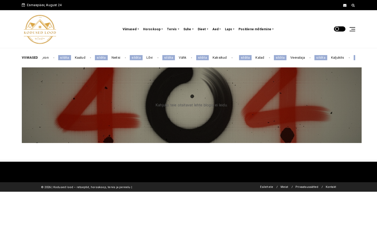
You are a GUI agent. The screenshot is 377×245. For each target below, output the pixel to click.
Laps (228, 29)
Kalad (255, 57)
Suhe (187, 29)
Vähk (178, 57)
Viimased (130, 29)
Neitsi (111, 57)
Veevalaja (293, 57)
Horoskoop (152, 29)
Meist (284, 187)
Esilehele (266, 187)
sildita (60, 57)
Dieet (202, 29)
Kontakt (331, 187)
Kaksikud (215, 57)
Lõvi (145, 57)
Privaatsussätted (306, 187)
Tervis (172, 29)
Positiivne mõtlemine (255, 29)
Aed (215, 29)
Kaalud (76, 57)
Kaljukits (333, 57)
